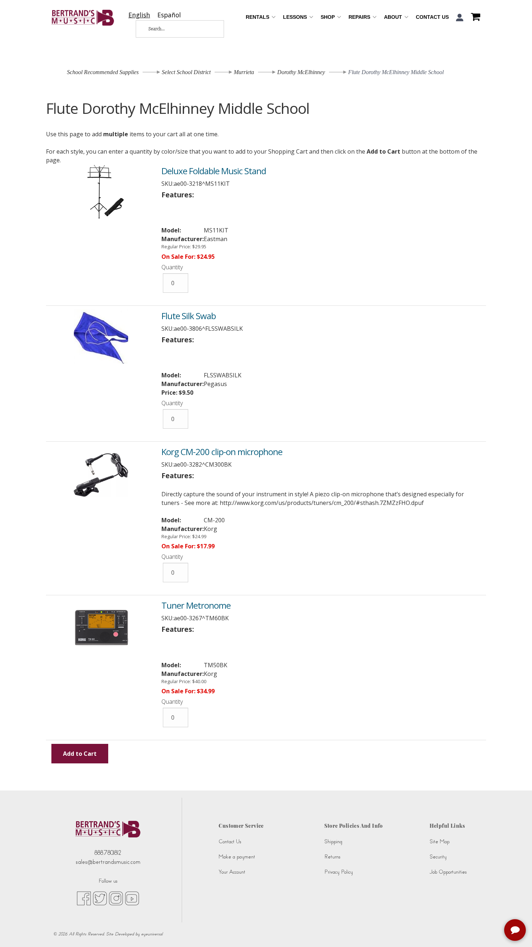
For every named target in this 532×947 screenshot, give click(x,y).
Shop (328, 17)
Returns (332, 857)
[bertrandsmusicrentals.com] (82, 18)
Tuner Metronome (196, 605)
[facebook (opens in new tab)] (84, 897)
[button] (460, 17)
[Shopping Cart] (473, 17)
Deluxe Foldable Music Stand (213, 171)
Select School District (186, 72)
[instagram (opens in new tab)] (116, 897)
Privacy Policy (338, 872)
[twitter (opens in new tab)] (100, 897)
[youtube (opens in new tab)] (132, 897)
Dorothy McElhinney (301, 72)
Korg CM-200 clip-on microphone (221, 452)
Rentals (258, 17)
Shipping (333, 842)
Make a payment (237, 857)
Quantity (172, 267)
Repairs (360, 17)
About (394, 17)
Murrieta (244, 72)
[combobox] (139, 15)
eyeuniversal (151, 934)
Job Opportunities (448, 872)
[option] (169, 15)
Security (438, 857)
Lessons (295, 17)
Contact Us (432, 17)
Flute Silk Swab (188, 316)
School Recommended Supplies (103, 72)
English (139, 15)
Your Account (232, 872)
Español (169, 15)
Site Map (439, 842)
